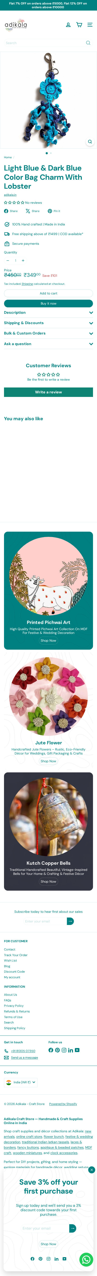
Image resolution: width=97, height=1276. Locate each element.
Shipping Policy (14, 1028)
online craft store (29, 1136)
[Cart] (79, 25)
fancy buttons (28, 1147)
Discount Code (14, 972)
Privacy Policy (14, 1006)
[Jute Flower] (48, 696)
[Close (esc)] (91, 1170)
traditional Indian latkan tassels (45, 1142)
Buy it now (49, 303)
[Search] (88, 43)
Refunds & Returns (17, 1011)
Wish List (10, 960)
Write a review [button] (48, 392)
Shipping (27, 284)
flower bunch (54, 1136)
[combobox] (48, 43)
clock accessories (63, 1153)
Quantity (10, 252)
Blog (7, 966)
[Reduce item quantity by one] (8, 261)
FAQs (7, 1000)
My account (12, 977)
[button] (14, 202)
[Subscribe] (72, 1228)
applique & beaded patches (62, 1147)
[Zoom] (90, 141)
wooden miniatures (27, 1153)
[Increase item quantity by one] (23, 261)
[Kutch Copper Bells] (48, 817)
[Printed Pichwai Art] (48, 576)
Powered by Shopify (63, 1104)
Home (8, 157)
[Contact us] (86, 1260)
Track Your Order (16, 955)
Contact (9, 949)
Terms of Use (13, 1017)
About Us (10, 995)
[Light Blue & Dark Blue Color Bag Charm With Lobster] (33, 464)
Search (9, 1022)
